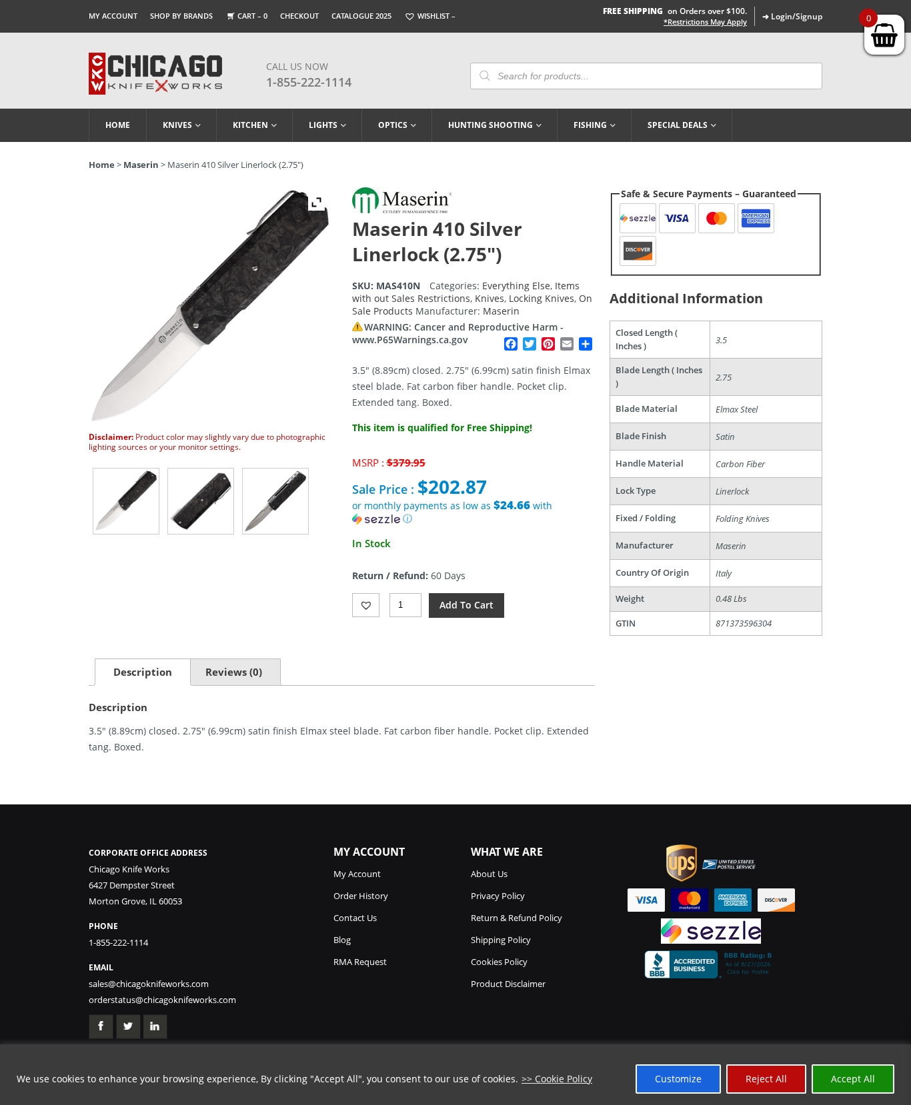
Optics (392, 125)
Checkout (299, 16)
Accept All (853, 1078)
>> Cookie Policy (557, 1078)
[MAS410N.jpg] (126, 501)
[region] (455, 1074)
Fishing (590, 125)
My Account (113, 16)
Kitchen (250, 125)
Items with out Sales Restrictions (466, 292)
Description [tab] (142, 671)
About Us (489, 874)
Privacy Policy (498, 896)
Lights (323, 125)
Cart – (252, 16)
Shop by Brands (181, 16)
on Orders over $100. (675, 11)
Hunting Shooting (490, 125)
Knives (177, 125)
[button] (473, 512)
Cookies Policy (499, 962)
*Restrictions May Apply (705, 22)
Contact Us (355, 918)
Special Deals (678, 125)
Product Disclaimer (508, 984)
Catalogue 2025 (361, 16)
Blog (342, 940)
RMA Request (360, 962)
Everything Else (516, 285)
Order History (360, 896)
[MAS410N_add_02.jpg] (275, 501)
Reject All (766, 1078)
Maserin (141, 165)
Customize (678, 1078)
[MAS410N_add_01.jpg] (200, 501)
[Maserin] (402, 209)
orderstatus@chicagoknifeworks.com (162, 1000)
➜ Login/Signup (792, 16)
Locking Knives (541, 298)
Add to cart (466, 604)
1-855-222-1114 (308, 82)
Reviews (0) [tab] (233, 671)
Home (117, 125)
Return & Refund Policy (516, 918)
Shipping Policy (501, 940)
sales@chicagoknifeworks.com (149, 984)
